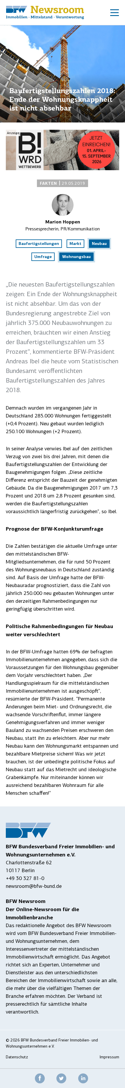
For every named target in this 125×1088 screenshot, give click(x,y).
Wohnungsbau (76, 256)
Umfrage (43, 256)
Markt (75, 243)
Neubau (99, 243)
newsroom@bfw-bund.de (34, 886)
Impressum (109, 1057)
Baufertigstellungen (39, 243)
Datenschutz (17, 1057)
